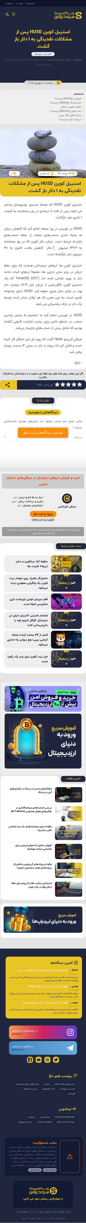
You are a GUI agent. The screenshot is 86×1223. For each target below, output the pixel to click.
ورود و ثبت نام (43, 514)
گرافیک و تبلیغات (44, 1121)
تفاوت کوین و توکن (71, 107)
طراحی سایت (59, 1218)
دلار (49, 248)
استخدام (30, 3)
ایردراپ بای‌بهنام (25, 1121)
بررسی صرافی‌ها (30, 1088)
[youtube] (39, 1060)
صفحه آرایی (45, 1117)
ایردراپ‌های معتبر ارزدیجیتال (27, 1084)
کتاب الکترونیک (48, 1088)
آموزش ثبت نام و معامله (43, 519)
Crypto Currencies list (64, 1117)
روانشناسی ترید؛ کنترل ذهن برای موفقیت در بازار (43, 970)
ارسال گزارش (35, 1170)
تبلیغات (8, 3)
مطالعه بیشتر (49, 1170)
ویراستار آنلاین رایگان (65, 1121)
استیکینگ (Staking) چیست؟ (65, 102)
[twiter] (56, 1060)
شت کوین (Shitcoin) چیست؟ (65, 111)
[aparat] (47, 1060)
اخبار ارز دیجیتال (43, 54)
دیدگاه (43, 438)
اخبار (68, 59)
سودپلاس (77, 59)
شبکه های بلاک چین (70, 115)
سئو (51, 1218)
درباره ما (19, 3)
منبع (77, 362)
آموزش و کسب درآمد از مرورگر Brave (48, 986)
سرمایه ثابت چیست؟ (70, 119)
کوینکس (71, 1093)
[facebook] (30, 1060)
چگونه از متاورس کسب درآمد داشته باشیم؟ (46, 1002)
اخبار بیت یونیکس (67, 1088)
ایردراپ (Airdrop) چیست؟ (67, 98)
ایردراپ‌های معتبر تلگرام (65, 1084)
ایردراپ (47, 1084)
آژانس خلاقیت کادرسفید (31, 1218)
